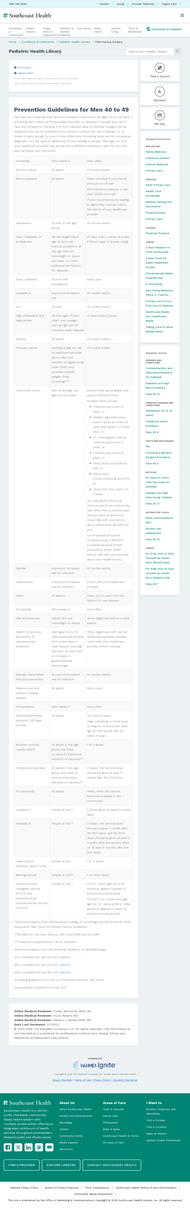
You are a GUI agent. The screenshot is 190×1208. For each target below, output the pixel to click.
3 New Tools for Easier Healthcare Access (157, 263)
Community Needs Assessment (93, 1193)
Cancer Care (110, 1115)
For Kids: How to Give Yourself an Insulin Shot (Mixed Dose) (160, 558)
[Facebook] (8, 1147)
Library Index (25, 73)
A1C (148, 446)
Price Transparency (97, 1187)
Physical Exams (156, 212)
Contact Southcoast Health (111, 1165)
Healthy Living (116, 30)
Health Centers (30, 30)
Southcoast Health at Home (120, 1135)
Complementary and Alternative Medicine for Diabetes (159, 372)
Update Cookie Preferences (163, 1140)
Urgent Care (169, 3)
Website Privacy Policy (24, 1187)
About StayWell (62, 1079)
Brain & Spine (111, 1129)
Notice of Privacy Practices (62, 1187)
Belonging (65, 1122)
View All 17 (153, 503)
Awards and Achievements (75, 1115)
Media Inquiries (68, 1142)
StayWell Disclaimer (125, 1079)
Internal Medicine (157, 164)
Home (13, 41)
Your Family (84, 28)
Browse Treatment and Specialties (161, 1111)
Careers (104, 3)
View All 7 (152, 583)
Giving (120, 3)
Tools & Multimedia (135, 30)
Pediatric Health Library (74, 41)
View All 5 (152, 463)
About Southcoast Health (75, 1109)
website (65, 957)
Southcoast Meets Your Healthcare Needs (157, 316)
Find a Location (156, 1126)
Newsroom (66, 1149)
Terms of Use (82, 1079)
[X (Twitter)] (18, 1147)
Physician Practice (157, 233)
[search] (150, 51)
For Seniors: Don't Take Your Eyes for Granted (158, 482)
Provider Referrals (143, 3)
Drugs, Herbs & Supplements (51, 31)
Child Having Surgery (109, 41)
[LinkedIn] (28, 1147)
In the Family (154, 284)
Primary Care (154, 170)
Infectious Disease (157, 158)
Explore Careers (61, 1165)
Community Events (71, 1135)
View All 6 (152, 432)
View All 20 (153, 394)
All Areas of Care (113, 1142)
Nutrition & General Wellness (66, 31)
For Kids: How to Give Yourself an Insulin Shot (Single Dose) (160, 573)
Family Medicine (156, 151)
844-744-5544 (18, 3)
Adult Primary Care (158, 184)
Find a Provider (155, 1120)
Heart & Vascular (113, 1109)
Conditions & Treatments (16, 31)
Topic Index (24, 67)
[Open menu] (182, 15)
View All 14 (153, 539)
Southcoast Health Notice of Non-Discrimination (146, 1187)
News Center (98, 30)
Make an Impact (156, 1133)
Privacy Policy (101, 1079)
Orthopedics (110, 1122)
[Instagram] (39, 1147)
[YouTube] (49, 1147)
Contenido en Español (167, 29)
